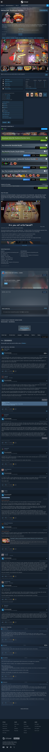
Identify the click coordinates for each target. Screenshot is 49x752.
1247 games (6, 555)
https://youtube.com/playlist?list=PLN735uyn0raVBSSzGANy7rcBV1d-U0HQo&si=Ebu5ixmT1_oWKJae (21, 504)
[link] (35, 155)
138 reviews (6, 524)
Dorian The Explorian (8, 523)
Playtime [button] (33, 335)
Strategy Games (8, 8)
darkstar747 (6, 448)
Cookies (25, 730)
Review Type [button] (4, 335)
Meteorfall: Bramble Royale (14, 152)
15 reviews (6, 350)
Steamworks (5, 728)
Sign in (2, 74)
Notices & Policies (27, 728)
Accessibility (26, 726)
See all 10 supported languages (31, 88)
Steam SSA (5, 726)
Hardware (16, 728)
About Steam (5, 724)
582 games (6, 377)
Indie (6, 94)
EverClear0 (6, 414)
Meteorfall (8, 98)
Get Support (37, 728)
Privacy (25, 724)
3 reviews (5, 470)
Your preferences (12, 321)
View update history (6, 112)
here (23, 311)
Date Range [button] (26, 335)
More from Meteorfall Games (14, 272)
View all (45, 308)
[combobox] (34, 5)
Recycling (16, 730)
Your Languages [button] (7, 340)
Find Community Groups (6, 117)
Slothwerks (20, 33)
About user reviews (4, 321)
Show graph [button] (44, 337)
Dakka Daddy (6, 349)
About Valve (16, 724)
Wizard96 (6, 554)
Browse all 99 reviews (24, 708)
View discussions (5, 116)
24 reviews (6, 606)
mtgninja (6, 376)
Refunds (25, 732)
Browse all (45, 184)
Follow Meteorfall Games (12, 280)
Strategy (8, 94)
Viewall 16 (45, 95)
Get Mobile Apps (38, 726)
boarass (5, 490)
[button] (2, 5)
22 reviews (6, 449)
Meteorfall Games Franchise (17, 8)
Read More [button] (44, 399)
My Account (37, 730)
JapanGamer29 (7, 581)
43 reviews (11, 555)
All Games (3, 8)
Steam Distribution (6, 730)
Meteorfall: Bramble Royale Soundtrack (27, 152)
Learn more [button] (44, 128)
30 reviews (11, 377)
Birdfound (6, 605)
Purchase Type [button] (12, 335)
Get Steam (37, 724)
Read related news (5, 114)
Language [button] (19, 335)
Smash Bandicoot (7, 469)
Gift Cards (4, 732)
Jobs (15, 726)
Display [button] (39, 335)
